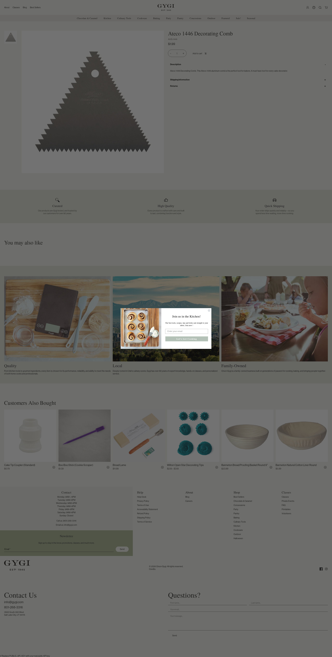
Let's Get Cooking (187, 338)
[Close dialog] (209, 310)
